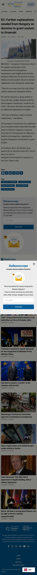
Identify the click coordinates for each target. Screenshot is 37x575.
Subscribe (18, 307)
